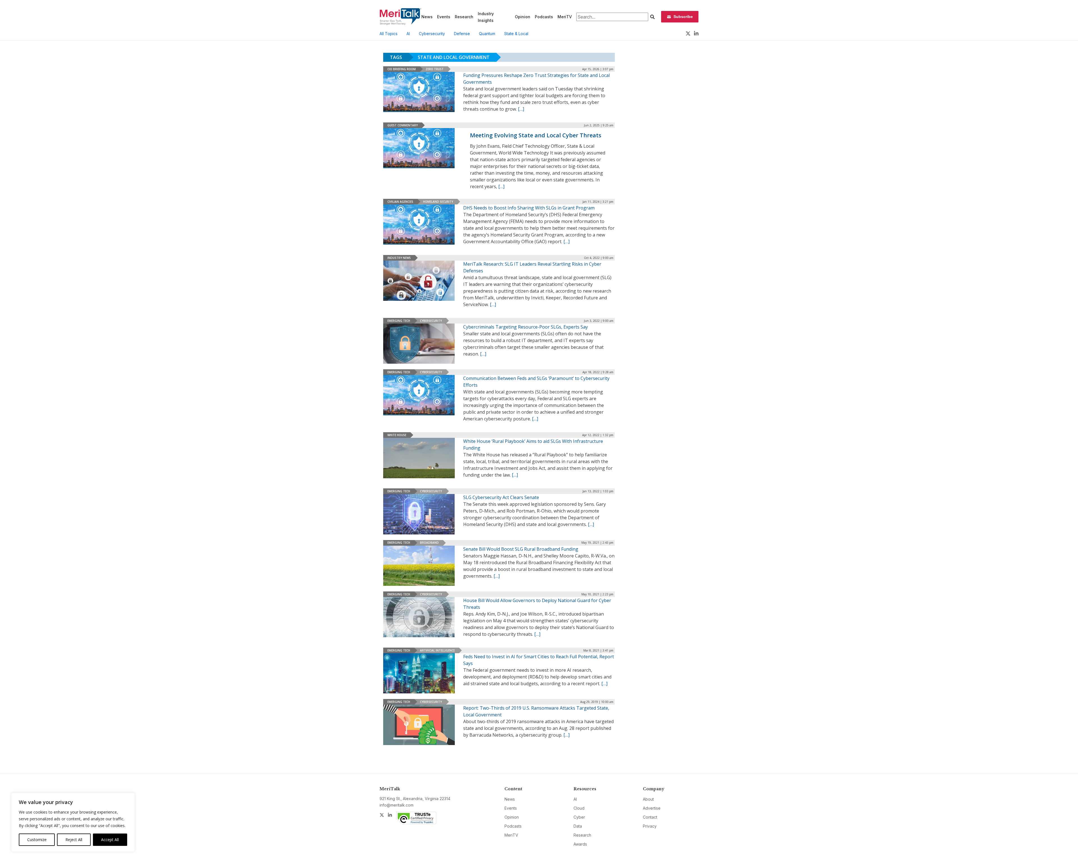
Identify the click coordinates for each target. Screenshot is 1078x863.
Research (464, 16)
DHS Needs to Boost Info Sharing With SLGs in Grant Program (529, 208)
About (648, 799)
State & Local (516, 33)
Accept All (110, 839)
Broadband (429, 543)
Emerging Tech (398, 321)
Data (578, 826)
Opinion (522, 16)
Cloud (579, 808)
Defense (462, 33)
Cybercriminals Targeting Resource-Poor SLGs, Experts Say (525, 327)
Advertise (652, 808)
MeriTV (565, 16)
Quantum (487, 33)
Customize (37, 839)
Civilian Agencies (400, 202)
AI (408, 33)
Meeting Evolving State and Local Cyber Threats (535, 135)
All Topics (389, 33)
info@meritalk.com (397, 805)
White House (396, 435)
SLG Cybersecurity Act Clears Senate (501, 497)
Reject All (73, 839)
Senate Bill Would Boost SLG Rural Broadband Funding (520, 549)
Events (443, 16)
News (427, 16)
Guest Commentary (402, 125)
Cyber (579, 817)
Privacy (650, 826)
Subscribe (683, 16)
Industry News (399, 258)
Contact (650, 817)
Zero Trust (435, 69)
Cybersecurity (432, 33)
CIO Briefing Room (401, 69)
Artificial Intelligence (437, 650)
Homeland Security (438, 202)
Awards (580, 844)
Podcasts (544, 16)
